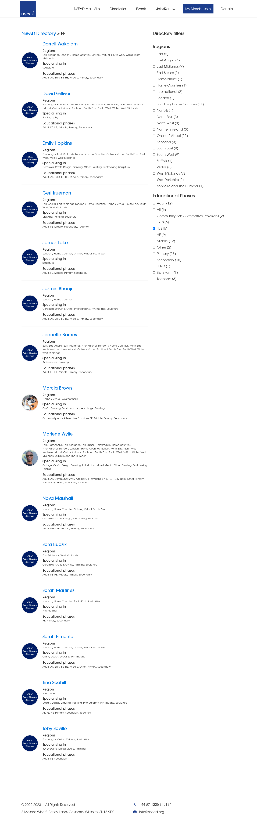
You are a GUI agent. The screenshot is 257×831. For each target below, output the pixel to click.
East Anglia (168, 60)
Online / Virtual (172, 136)
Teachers (166, 279)
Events (141, 9)
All (161, 209)
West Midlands (171, 173)
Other (164, 247)
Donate (227, 9)
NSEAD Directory (39, 33)
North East (167, 117)
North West (168, 123)
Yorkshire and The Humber (180, 186)
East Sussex (168, 73)
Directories (118, 9)
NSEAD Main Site (87, 9)
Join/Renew (165, 9)
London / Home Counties (180, 104)
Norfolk (165, 110)
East (162, 54)
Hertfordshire (169, 79)
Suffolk (164, 161)
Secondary (169, 260)
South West (168, 154)
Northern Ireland (172, 129)
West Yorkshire (170, 180)
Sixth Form (167, 272)
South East (167, 148)
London (165, 98)
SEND (163, 266)
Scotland (166, 142)
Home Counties (172, 85)
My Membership (198, 9)
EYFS (163, 222)
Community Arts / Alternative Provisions (190, 216)
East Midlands (170, 66)
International (169, 91)
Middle (166, 241)
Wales (164, 167)
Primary (166, 253)
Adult (165, 203)
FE (162, 228)
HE (161, 235)
